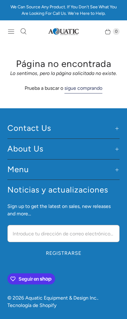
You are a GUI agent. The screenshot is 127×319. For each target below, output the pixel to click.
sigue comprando (83, 88)
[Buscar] (23, 31)
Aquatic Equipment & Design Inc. (61, 298)
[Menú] (11, 31)
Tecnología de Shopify (31, 305)
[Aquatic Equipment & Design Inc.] (63, 31)
